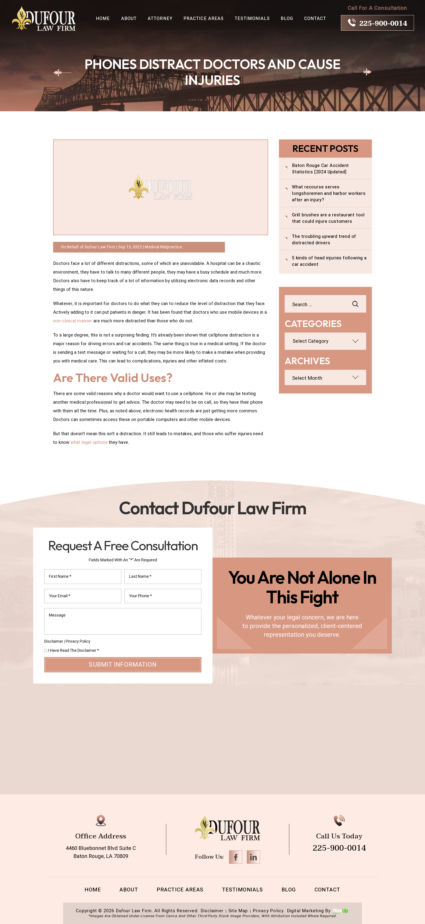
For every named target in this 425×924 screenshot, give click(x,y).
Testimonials (252, 18)
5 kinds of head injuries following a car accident (329, 261)
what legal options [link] (89, 442)
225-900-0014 (383, 23)
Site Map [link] (238, 911)
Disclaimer (53, 642)
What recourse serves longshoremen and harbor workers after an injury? (329, 193)
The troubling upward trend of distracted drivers (324, 239)
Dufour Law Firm (100, 247)
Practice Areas (204, 18)
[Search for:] (325, 305)
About (129, 18)
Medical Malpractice (163, 247)
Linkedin (253, 857)
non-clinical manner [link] (72, 321)
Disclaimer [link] (212, 911)
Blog (287, 18)
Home (103, 18)
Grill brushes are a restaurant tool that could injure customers (328, 218)
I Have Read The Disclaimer (73, 651)
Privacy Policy (78, 641)
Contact (315, 18)
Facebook (235, 857)
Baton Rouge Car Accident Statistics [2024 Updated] (320, 168)
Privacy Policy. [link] (269, 911)
